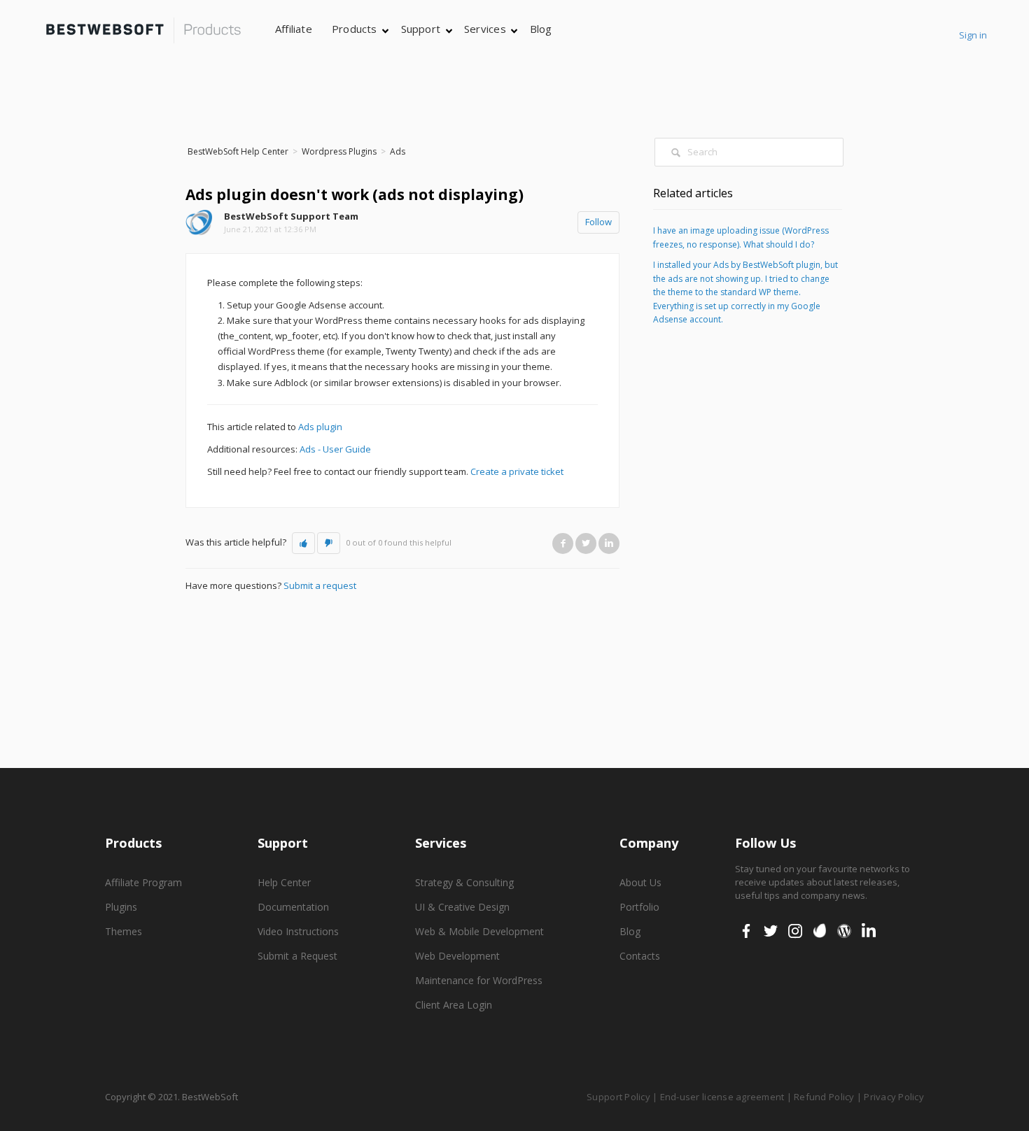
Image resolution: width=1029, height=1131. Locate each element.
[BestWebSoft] (143, 30)
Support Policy (618, 1096)
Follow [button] (598, 221)
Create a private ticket (517, 471)
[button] (303, 543)
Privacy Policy (894, 1096)
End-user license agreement (722, 1096)
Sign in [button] (973, 35)
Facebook (562, 543)
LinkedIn (609, 543)
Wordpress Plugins (339, 151)
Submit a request (320, 585)
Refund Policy (824, 1096)
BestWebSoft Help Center (238, 151)
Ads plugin (320, 426)
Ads (397, 151)
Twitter (585, 543)
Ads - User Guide (335, 449)
